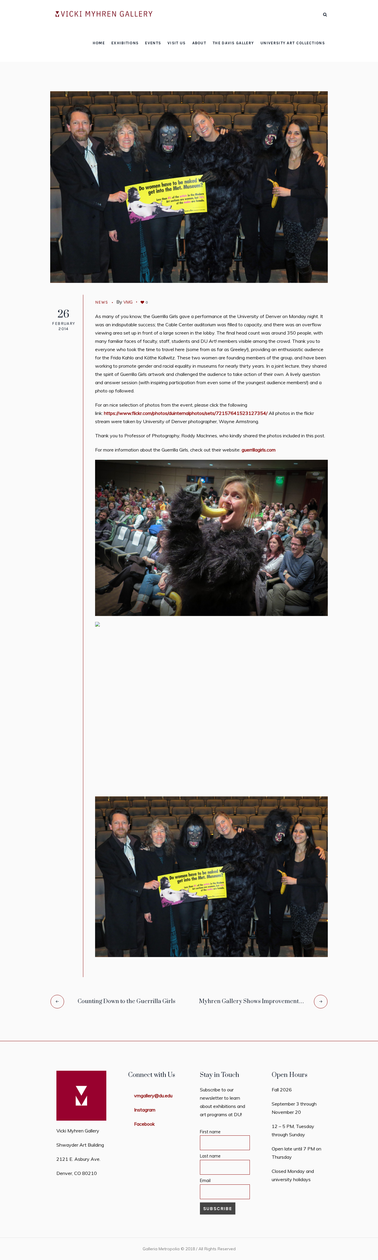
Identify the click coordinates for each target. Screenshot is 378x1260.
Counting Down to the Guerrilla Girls (126, 1001)
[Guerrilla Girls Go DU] (189, 186)
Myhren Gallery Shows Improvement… (251, 1001)
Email (205, 1180)
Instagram (144, 1110)
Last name (210, 1156)
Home (150, 58)
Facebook (144, 1124)
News (168, 58)
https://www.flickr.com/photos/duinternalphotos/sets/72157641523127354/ (186, 413)
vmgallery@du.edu (153, 1095)
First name (210, 1132)
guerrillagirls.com (259, 450)
